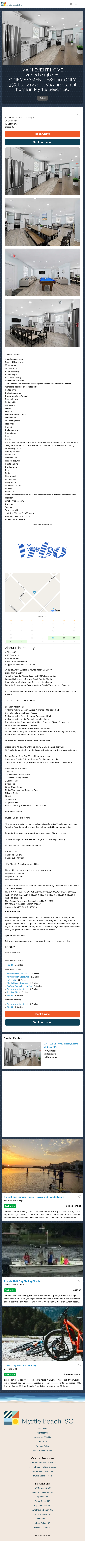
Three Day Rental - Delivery (20, 1365)
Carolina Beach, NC (42, 1514)
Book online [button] (10, 1206)
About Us (42, 1428)
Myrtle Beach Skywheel (17, 983)
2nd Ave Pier (12, 992)
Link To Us (42, 1441)
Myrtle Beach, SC (43, 1488)
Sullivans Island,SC (42, 1527)
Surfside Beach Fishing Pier (19, 986)
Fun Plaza (11, 980)
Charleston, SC (42, 1519)
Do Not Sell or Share (42, 1450)
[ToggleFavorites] (78, 115)
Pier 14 (10, 965)
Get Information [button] (42, 142)
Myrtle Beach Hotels (42, 1476)
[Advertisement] (42, 1088)
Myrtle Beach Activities (42, 1471)
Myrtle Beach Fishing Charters (42, 1467)
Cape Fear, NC (42, 1497)
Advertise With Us (42, 1437)
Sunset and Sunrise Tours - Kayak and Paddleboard (34, 1197)
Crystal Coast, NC (42, 1505)
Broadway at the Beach (17, 989)
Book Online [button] (42, 133)
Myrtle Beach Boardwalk (18, 977)
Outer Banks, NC (42, 1501)
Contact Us (42, 1433)
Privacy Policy (42, 1446)
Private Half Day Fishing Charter (23, 1281)
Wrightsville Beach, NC (42, 1510)
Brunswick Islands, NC (42, 1492)
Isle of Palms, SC (42, 1523)
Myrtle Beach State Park (18, 974)
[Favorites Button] (70, 4)
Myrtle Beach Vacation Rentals (43, 1462)
